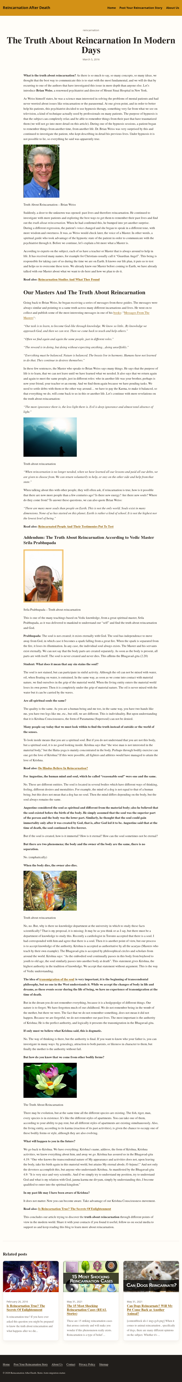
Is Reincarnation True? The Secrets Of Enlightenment (74, 1208)
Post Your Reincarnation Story (140, 8)
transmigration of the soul (56, 979)
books (117, 313)
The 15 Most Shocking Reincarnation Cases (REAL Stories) (87, 1309)
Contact (70, 1364)
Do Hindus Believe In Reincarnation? (63, 768)
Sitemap (103, 1364)
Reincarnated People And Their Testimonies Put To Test (76, 526)
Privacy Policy (87, 1364)
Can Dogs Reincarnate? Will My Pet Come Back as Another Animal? (150, 1309)
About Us (172, 8)
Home (111, 8)
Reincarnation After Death (26, 7)
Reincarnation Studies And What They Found (69, 279)
